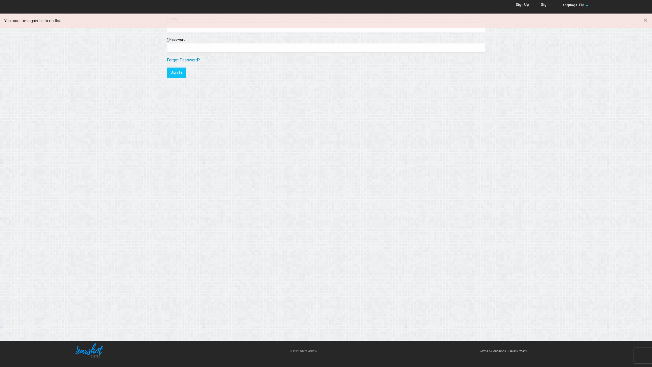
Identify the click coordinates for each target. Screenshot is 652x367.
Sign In (546, 5)
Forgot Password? (183, 60)
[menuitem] (573, 5)
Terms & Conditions (493, 351)
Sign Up (522, 5)
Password (176, 39)
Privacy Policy (517, 351)
